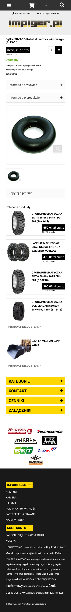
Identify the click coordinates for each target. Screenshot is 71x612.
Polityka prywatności (21, 508)
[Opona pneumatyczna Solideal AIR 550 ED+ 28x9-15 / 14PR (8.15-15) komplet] (18, 300)
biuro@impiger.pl (49, 13)
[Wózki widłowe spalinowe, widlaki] (36, 457)
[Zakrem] (25, 438)
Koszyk (11, 540)
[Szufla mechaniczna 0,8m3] (18, 339)
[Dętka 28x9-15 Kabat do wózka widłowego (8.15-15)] (35, 107)
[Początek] (35, 21)
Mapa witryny (15, 519)
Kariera (11, 497)
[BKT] (23, 447)
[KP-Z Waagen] (49, 438)
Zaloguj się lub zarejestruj (25, 535)
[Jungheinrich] (50, 428)
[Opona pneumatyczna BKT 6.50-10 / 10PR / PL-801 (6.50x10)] (18, 271)
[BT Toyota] (20, 428)
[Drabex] (47, 447)
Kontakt (11, 491)
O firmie (11, 503)
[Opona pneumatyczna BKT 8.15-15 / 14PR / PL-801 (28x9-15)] (18, 212)
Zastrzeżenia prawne (20, 514)
